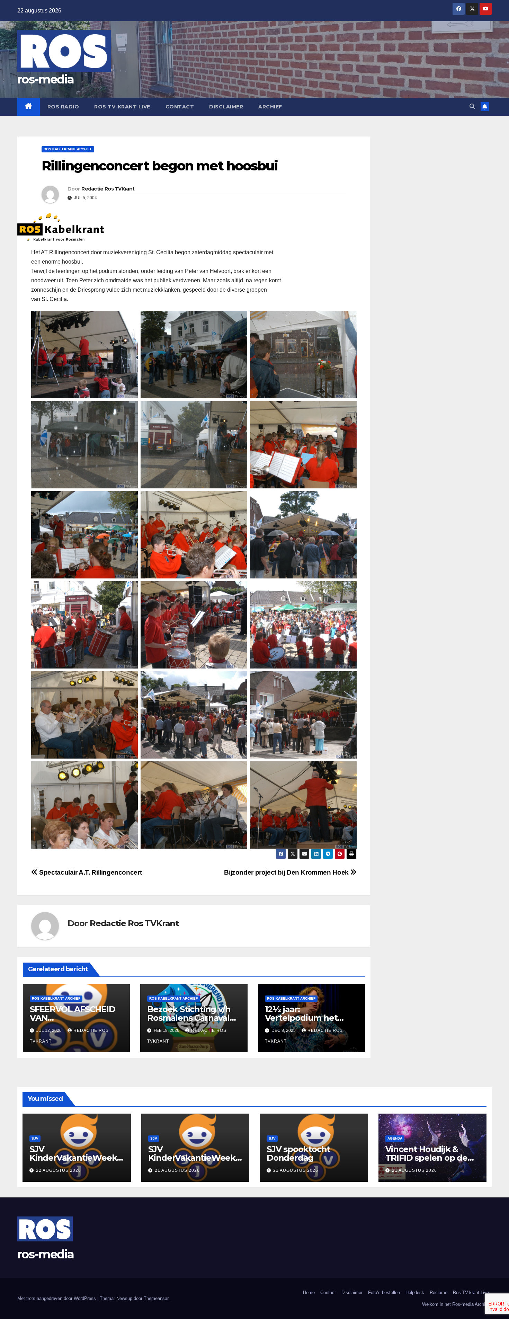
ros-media (45, 79)
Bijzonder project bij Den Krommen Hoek (287, 872)
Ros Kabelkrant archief (68, 149)
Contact (180, 107)
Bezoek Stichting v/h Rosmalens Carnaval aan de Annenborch (188, 1018)
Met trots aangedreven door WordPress (57, 1298)
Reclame (438, 1292)
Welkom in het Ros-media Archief (455, 1304)
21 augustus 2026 (177, 1170)
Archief (270, 107)
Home (309, 1292)
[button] (472, 106)
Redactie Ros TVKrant (107, 189)
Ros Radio (63, 107)
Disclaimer (226, 107)
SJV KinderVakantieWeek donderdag (191, 1157)
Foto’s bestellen (384, 1292)
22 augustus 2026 (58, 1170)
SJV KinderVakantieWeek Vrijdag (73, 1157)
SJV (35, 1138)
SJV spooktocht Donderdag (298, 1153)
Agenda (394, 1138)
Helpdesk (414, 1292)
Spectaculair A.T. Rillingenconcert (90, 872)
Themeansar (156, 1298)
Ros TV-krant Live (122, 107)
